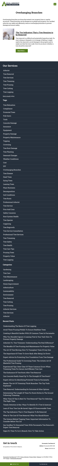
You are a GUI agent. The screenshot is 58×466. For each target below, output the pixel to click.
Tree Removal (8, 74)
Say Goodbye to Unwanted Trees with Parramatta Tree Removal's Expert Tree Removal (28, 426)
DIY (4, 166)
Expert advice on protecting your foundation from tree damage (28, 357)
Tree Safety (7, 242)
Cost (5, 162)
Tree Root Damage (10, 148)
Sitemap (39, 457)
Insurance (7, 127)
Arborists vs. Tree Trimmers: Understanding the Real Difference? (28, 343)
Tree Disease (8, 173)
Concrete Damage (10, 123)
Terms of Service (24, 457)
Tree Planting (8, 152)
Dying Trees (7, 180)
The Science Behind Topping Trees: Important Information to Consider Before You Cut (26, 420)
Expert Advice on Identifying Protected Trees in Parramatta (26, 380)
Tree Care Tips (8, 249)
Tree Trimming (9, 238)
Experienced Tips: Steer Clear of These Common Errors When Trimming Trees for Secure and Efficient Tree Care (27, 368)
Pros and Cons (8, 209)
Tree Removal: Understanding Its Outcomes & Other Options (26, 389)
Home (7, 458)
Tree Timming (8, 81)
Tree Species (8, 220)
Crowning (7, 144)
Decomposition (9, 191)
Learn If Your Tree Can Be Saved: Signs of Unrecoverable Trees (27, 408)
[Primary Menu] (55, 4)
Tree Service (8, 206)
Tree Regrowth (9, 227)
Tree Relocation (9, 105)
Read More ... (22, 51)
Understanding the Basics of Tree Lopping (19, 326)
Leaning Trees (8, 184)
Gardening (7, 269)
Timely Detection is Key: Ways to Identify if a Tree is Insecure (27, 405)
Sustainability (8, 291)
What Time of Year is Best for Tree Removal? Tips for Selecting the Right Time (27, 400)
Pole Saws (7, 116)
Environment (8, 295)
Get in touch (6, 96)
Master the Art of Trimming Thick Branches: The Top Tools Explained (26, 384)
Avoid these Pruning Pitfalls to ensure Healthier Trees (24, 330)
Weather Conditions (11, 159)
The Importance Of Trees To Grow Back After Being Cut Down (26, 353)
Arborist (6, 70)
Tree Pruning (8, 85)
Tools (5, 119)
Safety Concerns (9, 213)
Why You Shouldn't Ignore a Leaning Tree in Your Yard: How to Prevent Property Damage (27, 338)
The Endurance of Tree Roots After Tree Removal (22, 372)
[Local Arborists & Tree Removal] (10, 6)
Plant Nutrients (9, 188)
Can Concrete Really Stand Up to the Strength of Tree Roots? (26, 376)
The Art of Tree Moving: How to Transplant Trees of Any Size (27, 350)
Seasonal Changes (10, 155)
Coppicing (7, 224)
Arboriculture (8, 287)
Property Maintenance (11, 137)
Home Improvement (11, 284)
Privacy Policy (32, 457)
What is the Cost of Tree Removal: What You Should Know (26, 415)
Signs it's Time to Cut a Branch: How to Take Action (23, 431)
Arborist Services (9, 309)
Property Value (9, 256)
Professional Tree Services (13, 234)
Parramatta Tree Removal (9, 457)
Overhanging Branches (12, 170)
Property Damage (10, 134)
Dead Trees (7, 177)
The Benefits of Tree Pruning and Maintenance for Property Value (28, 346)
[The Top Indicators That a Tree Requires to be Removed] (8, 39)
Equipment (7, 130)
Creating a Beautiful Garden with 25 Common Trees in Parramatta (28, 333)
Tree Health (7, 245)
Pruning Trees (8, 252)
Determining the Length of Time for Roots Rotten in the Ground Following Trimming (28, 394)
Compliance (7, 109)
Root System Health (11, 216)
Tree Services (8, 78)
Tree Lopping (8, 92)
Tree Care (6, 273)
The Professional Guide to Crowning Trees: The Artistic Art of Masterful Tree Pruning (27, 362)
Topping (6, 141)
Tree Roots (7, 198)
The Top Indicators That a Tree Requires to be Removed (34, 33)
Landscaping (8, 280)
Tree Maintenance (10, 277)
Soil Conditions (9, 195)
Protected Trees (9, 112)
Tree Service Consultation (13, 231)
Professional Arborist (11, 202)
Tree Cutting (8, 88)
